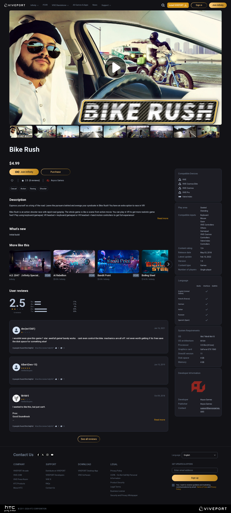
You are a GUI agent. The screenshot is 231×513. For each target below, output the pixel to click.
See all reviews (89, 439)
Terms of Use (202, 487)
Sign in (199, 5)
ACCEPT (191, 507)
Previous (6, 261)
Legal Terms (115, 487)
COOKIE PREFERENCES (170, 507)
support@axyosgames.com (210, 409)
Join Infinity (218, 5)
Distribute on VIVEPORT (56, 471)
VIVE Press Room (20, 479)
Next (165, 261)
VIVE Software (84, 475)
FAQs (48, 484)
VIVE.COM (17, 475)
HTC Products (19, 484)
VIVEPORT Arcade (21, 471)
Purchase (56, 171)
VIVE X (48, 479)
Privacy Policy (116, 471)
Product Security (117, 482)
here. (18, 510)
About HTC (18, 488)
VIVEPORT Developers (55, 475)
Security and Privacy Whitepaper (124, 495)
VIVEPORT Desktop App (88, 471)
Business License (117, 491)
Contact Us (50, 488)
